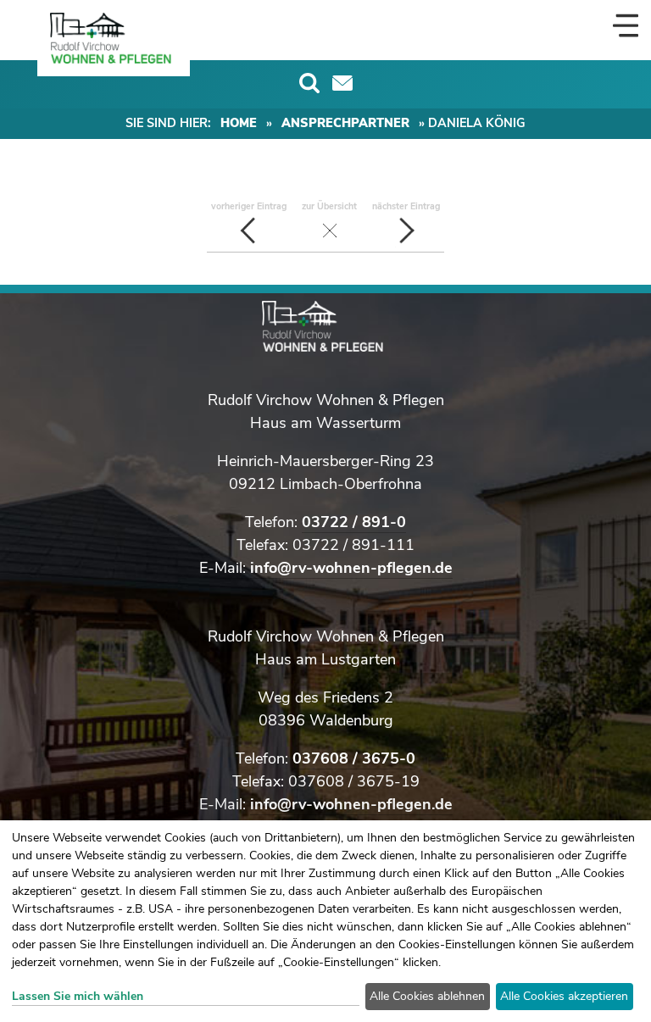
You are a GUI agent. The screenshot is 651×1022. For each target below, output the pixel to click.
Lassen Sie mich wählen (77, 996)
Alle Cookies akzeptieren (564, 996)
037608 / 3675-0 (353, 758)
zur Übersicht (329, 206)
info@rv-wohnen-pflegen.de (351, 568)
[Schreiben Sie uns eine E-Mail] (342, 83)
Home (238, 122)
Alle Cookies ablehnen (427, 996)
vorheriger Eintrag (249, 206)
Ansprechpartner (345, 122)
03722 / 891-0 (354, 522)
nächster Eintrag (406, 206)
